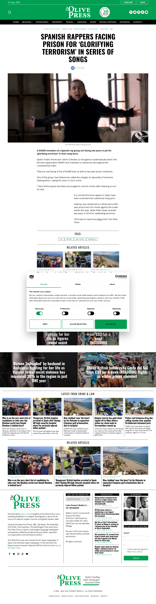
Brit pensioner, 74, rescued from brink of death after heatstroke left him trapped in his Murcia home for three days (107, 537)
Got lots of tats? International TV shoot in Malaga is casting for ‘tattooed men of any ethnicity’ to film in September (107, 525)
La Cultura (92, 29)
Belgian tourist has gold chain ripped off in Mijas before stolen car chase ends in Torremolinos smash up (108, 422)
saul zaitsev (80, 239)
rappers (69, 239)
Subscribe (128, 2)
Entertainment (80, 29)
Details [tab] (78, 284)
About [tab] (112, 284)
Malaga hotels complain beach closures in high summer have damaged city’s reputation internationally (106, 501)
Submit (136, 558)
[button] (88, 499)
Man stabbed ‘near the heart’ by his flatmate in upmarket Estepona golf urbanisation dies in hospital (77, 422)
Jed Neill (81, 68)
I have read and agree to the (137, 550)
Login (142, 2)
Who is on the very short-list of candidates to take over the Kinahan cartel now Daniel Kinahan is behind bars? (16, 422)
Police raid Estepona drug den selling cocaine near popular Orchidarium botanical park (139, 420)
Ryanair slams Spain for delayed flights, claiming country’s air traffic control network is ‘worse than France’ (107, 550)
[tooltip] (131, 12)
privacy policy (136, 551)
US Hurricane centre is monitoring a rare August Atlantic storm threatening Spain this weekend (107, 513)
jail (61, 239)
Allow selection (78, 324)
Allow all (111, 324)
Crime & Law (67, 29)
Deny (45, 324)
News (99, 219)
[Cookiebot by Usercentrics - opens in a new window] (117, 277)
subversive (92, 239)
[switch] (65, 313)
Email (127, 533)
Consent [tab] (43, 284)
